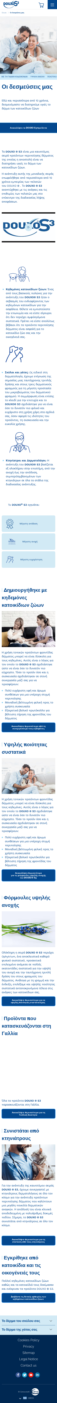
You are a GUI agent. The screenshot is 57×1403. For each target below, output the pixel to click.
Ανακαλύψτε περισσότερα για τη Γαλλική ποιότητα (28, 1113)
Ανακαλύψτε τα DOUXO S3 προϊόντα (28, 128)
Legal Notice (28, 1359)
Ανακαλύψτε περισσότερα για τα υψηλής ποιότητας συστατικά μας (28, 1001)
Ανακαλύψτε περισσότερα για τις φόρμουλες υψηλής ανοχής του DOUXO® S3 (28, 875)
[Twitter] (24, 1374)
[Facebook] (18, 1374)
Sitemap (29, 1353)
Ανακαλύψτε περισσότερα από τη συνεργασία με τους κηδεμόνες (28, 727)
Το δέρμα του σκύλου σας (21, 1321)
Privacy (28, 1346)
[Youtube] (30, 1374)
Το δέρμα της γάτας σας (19, 1329)
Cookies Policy (28, 1340)
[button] (41, 4)
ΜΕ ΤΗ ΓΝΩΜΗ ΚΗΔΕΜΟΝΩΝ (14, 77)
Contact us (29, 1365)
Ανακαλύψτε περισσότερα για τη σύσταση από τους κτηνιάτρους (28, 1240)
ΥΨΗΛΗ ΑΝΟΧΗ (37, 77)
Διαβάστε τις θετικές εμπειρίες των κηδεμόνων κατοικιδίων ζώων (28, 1297)
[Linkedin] (37, 1374)
